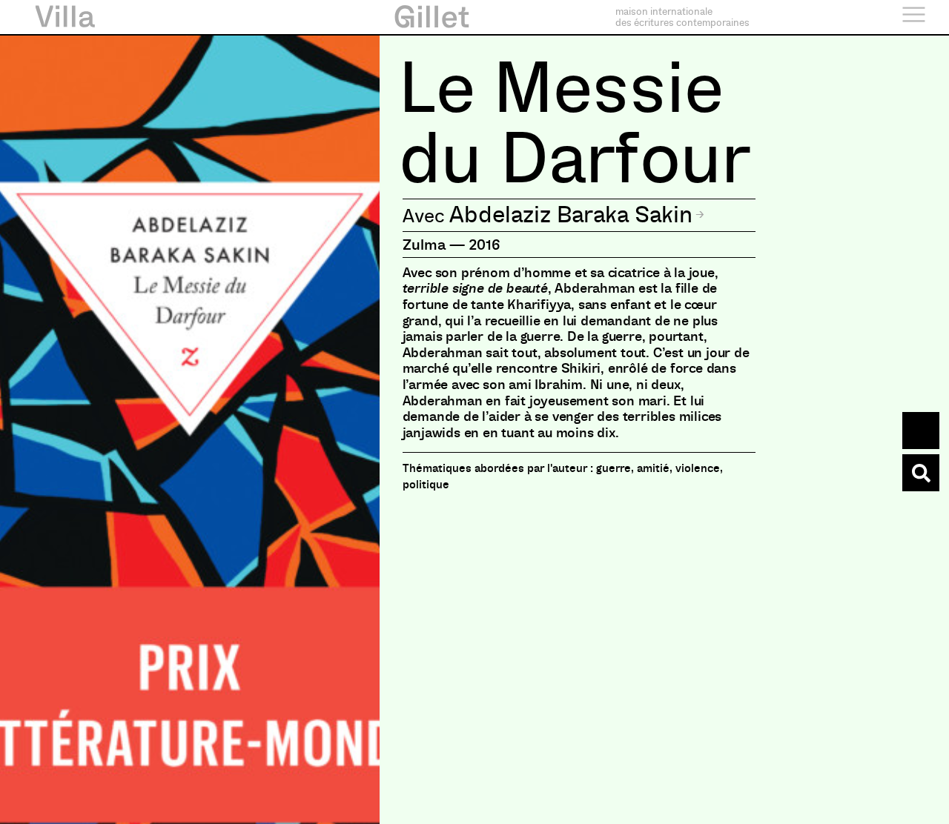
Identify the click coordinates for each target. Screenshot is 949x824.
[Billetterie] (920, 430)
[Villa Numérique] (920, 472)
